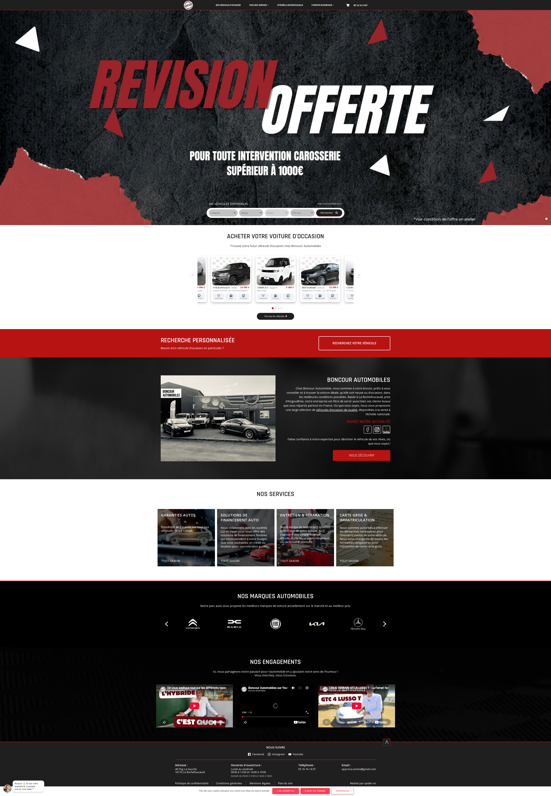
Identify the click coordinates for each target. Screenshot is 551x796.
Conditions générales (229, 783)
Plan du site (285, 783)
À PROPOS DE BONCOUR (323, 5)
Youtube (298, 754)
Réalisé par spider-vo (363, 783)
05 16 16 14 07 (360, 5)
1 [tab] (272, 308)
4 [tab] (281, 308)
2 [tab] (275, 308)
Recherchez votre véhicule (354, 343)
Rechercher (327, 213)
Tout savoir (170, 561)
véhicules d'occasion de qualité (336, 410)
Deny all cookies (315, 791)
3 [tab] (277, 308)
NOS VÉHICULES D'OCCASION (228, 5)
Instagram (278, 754)
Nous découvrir (361, 455)
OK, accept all (286, 791)
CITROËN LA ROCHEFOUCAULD (290, 5)
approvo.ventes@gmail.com (359, 769)
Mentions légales (260, 783)
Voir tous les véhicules (274, 316)
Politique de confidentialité (191, 783)
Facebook (258, 754)
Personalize (342, 791)
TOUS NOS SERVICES (259, 5)
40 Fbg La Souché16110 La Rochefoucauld (190, 771)
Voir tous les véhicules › (329, 204)
